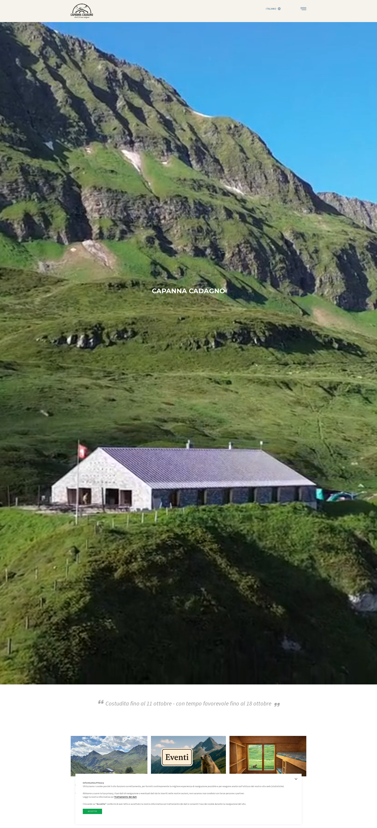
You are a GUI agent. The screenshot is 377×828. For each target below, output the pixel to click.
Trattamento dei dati (125, 797)
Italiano (271, 8)
